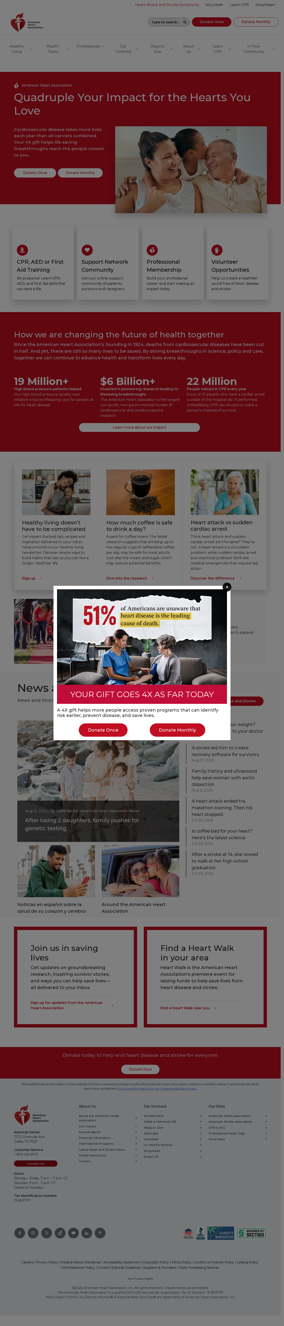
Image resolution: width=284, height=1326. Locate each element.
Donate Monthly (177, 730)
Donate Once (103, 730)
